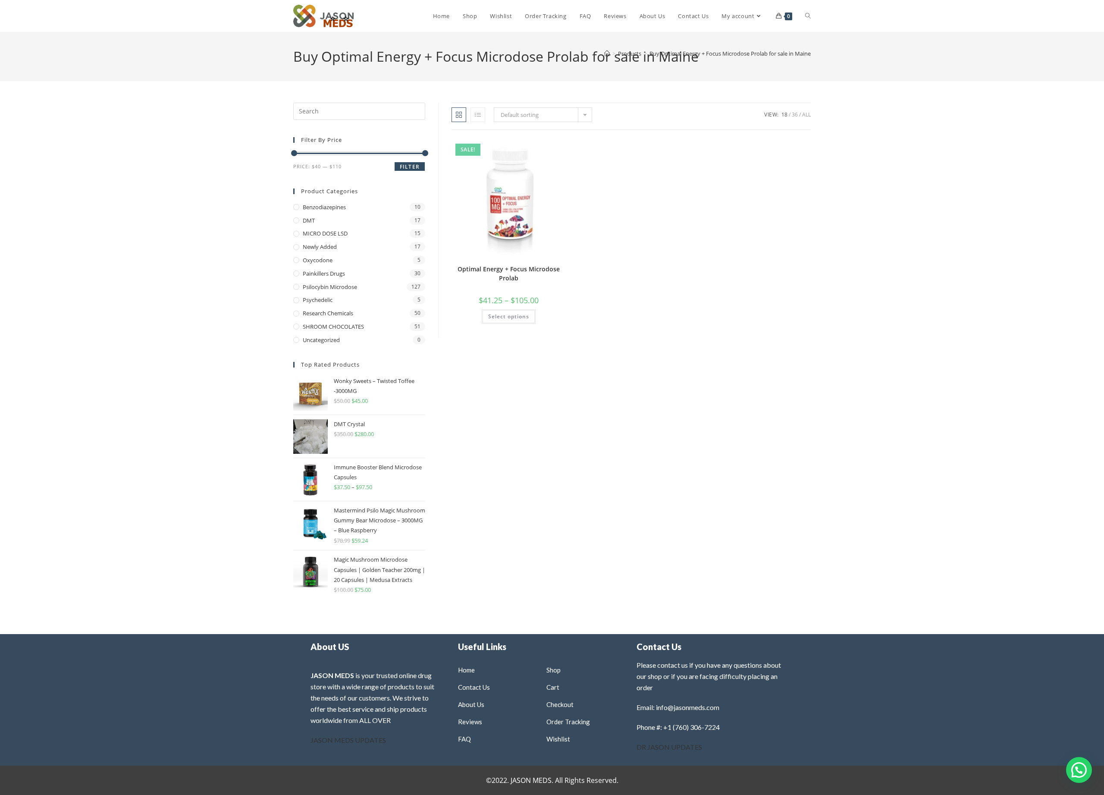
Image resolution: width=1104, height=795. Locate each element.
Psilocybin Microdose (330, 287)
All (806, 114)
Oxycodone (317, 260)
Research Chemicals (328, 313)
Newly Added (320, 247)
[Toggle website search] (808, 16)
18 (784, 114)
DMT (309, 220)
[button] (538, 148)
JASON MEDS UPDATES (348, 740)
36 (795, 114)
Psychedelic (317, 300)
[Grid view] (459, 114)
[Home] (607, 53)
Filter (410, 166)
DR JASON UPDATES (669, 747)
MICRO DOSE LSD (325, 233)
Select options (508, 316)
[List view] (477, 114)
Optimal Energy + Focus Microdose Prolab (509, 273)
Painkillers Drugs (324, 273)
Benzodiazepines (324, 207)
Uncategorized (321, 340)
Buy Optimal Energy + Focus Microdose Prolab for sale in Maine (730, 53)
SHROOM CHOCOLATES (333, 326)
